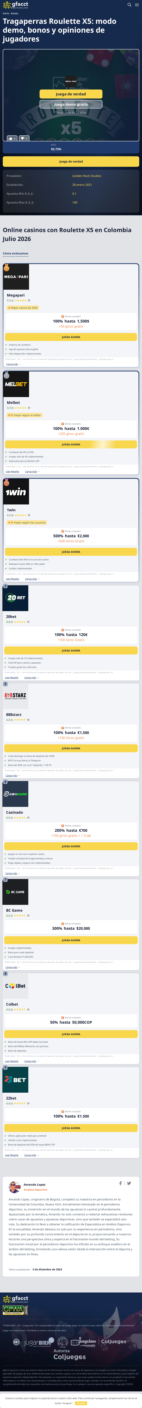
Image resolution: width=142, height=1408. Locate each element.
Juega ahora (71, 337)
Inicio (6, 13)
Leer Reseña (12, 471)
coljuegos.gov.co (106, 359)
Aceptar (81, 1403)
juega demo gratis (71, 104)
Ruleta (14, 13)
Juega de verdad (71, 94)
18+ (19, 359)
